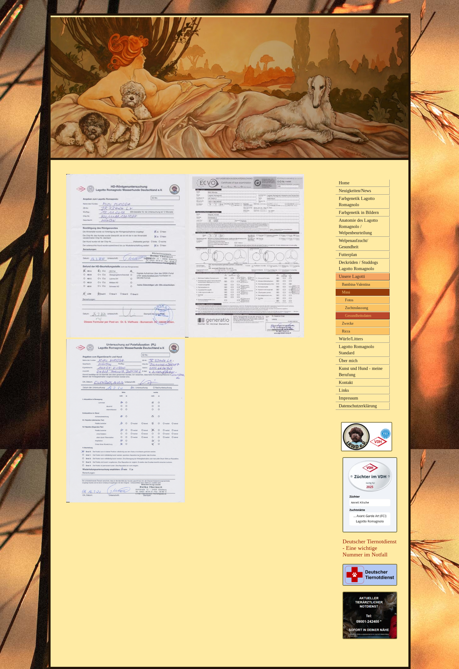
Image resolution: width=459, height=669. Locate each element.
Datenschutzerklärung (358, 406)
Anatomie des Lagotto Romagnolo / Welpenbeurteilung (358, 226)
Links (344, 390)
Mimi (346, 292)
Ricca (346, 331)
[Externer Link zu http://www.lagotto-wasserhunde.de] (366, 449)
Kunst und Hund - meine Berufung (361, 371)
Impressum (348, 398)
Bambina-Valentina (356, 284)
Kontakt (346, 382)
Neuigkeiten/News (355, 190)
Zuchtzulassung (356, 308)
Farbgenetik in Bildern (359, 212)
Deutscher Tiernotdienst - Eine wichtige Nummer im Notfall (370, 548)
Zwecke (347, 323)
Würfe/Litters (351, 339)
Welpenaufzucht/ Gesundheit (353, 243)
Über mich (348, 360)
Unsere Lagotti (352, 276)
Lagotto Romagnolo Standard (356, 349)
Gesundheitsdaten (358, 315)
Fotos (349, 300)
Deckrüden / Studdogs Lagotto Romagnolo (358, 265)
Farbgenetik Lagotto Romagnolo (357, 201)
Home (344, 183)
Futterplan (348, 254)
